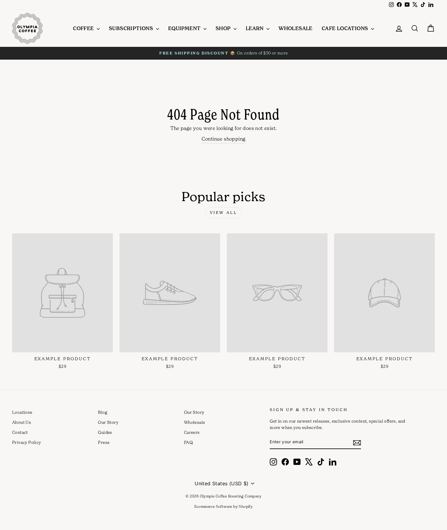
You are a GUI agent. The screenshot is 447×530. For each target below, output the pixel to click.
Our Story (108, 422)
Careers (192, 432)
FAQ (188, 442)
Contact (20, 432)
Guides (105, 432)
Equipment (185, 28)
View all (223, 212)
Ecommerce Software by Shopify (223, 506)
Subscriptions (131, 28)
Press (103, 442)
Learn (255, 28)
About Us (21, 422)
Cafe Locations (345, 28)
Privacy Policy (26, 442)
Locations (22, 412)
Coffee (84, 28)
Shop (224, 28)
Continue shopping (224, 139)
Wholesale (296, 28)
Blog (102, 412)
